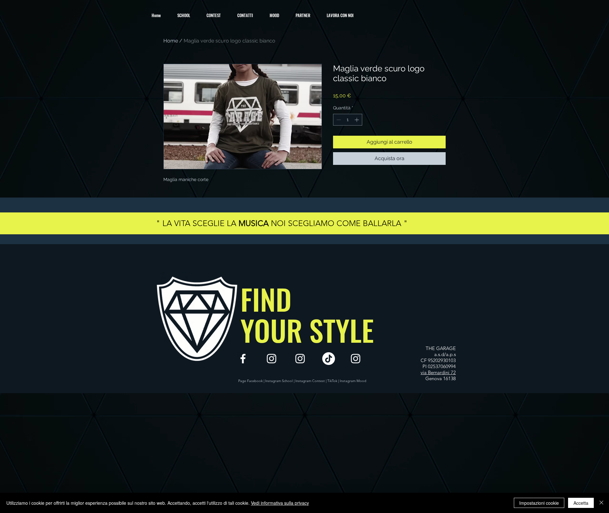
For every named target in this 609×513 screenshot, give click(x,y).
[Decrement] (338, 119)
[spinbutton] (347, 119)
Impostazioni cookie (539, 503)
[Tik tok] (328, 358)
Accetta (580, 503)
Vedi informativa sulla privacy (280, 503)
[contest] (271, 358)
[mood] (355, 358)
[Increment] (357, 119)
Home (170, 41)
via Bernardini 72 (438, 372)
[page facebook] (243, 358)
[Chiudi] (601, 503)
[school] (300, 358)
